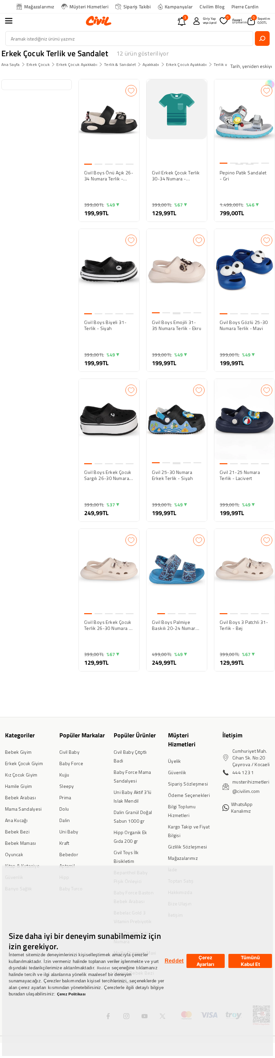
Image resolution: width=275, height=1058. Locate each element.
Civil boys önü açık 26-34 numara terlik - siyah (108, 176)
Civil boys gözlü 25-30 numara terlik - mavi (244, 325)
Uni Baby (68, 831)
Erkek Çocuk (38, 64)
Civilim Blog (212, 6)
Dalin (64, 820)
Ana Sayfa (10, 64)
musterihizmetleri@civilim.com (250, 786)
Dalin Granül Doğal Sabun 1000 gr (133, 816)
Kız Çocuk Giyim (21, 774)
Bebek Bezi (17, 831)
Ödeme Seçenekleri (189, 795)
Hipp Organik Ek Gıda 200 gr (130, 836)
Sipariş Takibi (137, 6)
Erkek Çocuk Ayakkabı (76, 64)
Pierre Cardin (245, 6)
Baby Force (71, 763)
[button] (12, 20)
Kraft (64, 842)
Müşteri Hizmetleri (88, 6)
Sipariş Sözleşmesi (188, 783)
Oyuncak (14, 854)
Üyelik (174, 760)
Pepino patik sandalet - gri (243, 176)
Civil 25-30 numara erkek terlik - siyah (172, 475)
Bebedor (68, 854)
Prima (65, 797)
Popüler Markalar (82, 735)
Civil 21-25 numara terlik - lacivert (240, 475)
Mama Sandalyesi (23, 808)
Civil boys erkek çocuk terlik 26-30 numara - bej (107, 625)
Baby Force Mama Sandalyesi (132, 776)
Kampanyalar (178, 6)
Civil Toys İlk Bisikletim (126, 857)
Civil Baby (69, 751)
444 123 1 (243, 772)
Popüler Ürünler (135, 735)
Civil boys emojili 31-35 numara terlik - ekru (176, 325)
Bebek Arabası (20, 797)
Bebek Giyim (18, 751)
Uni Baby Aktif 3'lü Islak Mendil (133, 796)
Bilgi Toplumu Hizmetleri (182, 811)
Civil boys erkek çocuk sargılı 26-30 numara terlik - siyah (107, 475)
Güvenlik (177, 772)
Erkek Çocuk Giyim (24, 763)
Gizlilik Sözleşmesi (187, 846)
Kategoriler (20, 735)
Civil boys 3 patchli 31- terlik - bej (244, 625)
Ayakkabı (151, 64)
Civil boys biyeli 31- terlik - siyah (105, 325)
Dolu (64, 808)
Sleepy (66, 786)
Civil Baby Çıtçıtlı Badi (130, 756)
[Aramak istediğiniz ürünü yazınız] (262, 38)
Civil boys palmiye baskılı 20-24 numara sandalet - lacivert (175, 625)
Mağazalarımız (39, 6)
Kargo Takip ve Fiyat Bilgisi (189, 831)
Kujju (64, 774)
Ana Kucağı (16, 820)
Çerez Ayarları (205, 961)
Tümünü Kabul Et (250, 961)
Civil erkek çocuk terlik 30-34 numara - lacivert (176, 176)
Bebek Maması (20, 842)
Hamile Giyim (18, 786)
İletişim (232, 735)
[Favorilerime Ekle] (131, 91)
